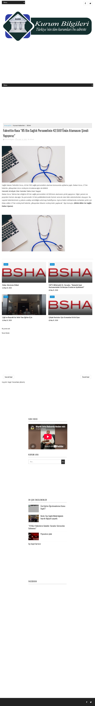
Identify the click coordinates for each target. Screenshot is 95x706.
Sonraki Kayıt (8, 377)
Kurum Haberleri (19, 125)
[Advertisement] (47, 65)
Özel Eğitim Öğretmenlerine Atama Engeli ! (53, 507)
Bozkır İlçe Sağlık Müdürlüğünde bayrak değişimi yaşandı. (52, 517)
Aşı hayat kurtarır (34, 543)
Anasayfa (7, 125)
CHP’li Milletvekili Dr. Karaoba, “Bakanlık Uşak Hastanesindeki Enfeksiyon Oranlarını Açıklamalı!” (66, 286)
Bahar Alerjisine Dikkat (10, 285)
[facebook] (85, 3)
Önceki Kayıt (85, 377)
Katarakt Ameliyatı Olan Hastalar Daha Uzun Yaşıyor (21, 191)
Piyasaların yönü (46, 534)
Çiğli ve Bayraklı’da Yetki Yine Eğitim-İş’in (17, 317)
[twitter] (90, 3)
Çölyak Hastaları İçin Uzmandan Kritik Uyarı (64, 317)
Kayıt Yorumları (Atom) (16, 382)
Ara (63, 462)
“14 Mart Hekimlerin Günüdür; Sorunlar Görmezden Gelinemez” (46, 527)
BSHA (29, 125)
